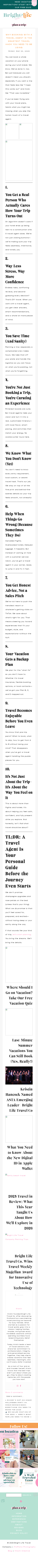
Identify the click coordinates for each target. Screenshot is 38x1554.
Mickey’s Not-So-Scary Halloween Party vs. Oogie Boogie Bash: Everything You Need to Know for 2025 (18, 1404)
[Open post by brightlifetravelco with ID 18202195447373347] (29, 1439)
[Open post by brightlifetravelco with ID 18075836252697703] (29, 1459)
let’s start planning (22, 934)
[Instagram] (17, 1386)
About (19, 1525)
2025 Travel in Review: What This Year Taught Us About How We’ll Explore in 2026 (19, 1211)
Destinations (19, 1522)
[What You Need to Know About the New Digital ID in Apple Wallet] (19, 1129)
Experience (19, 1519)
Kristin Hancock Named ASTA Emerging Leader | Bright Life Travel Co (19, 1098)
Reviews (19, 1527)
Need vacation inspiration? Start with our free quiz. (17, 5)
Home (19, 1513)
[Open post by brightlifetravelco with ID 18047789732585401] (29, 1478)
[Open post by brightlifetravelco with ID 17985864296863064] (9, 1439)
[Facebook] (20, 1386)
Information (19, 1516)
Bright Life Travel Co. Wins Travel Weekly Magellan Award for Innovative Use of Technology (19, 1271)
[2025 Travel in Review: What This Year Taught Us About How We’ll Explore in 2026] (19, 1183)
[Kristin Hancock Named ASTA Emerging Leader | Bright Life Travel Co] (19, 1075)
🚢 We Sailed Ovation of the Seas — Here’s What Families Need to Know (18, 1414)
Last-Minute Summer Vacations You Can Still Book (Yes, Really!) (21, 1049)
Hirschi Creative (22, 1551)
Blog (19, 1530)
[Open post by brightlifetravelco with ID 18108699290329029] (9, 1459)
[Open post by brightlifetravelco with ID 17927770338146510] (9, 1478)
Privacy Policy (19, 1533)
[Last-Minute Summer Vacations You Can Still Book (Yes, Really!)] (19, 1021)
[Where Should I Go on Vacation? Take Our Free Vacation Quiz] (19, 965)
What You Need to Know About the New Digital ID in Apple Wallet (20, 1156)
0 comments (14, 1392)
